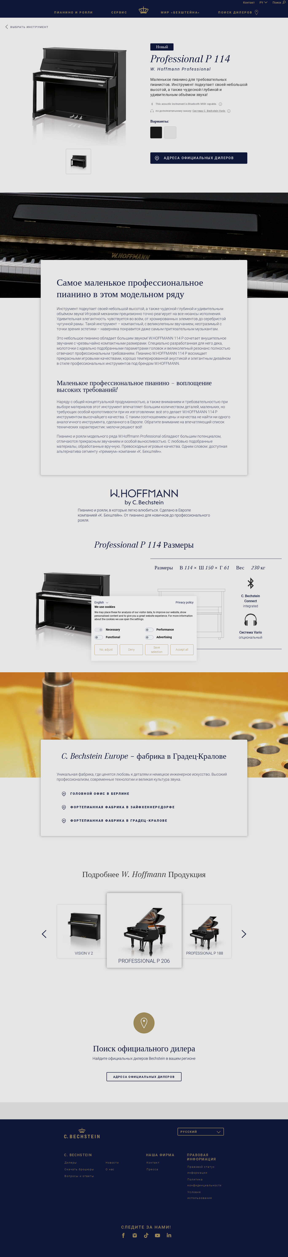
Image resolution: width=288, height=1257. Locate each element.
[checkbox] (98, 630)
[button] (101, 602)
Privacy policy (185, 602)
